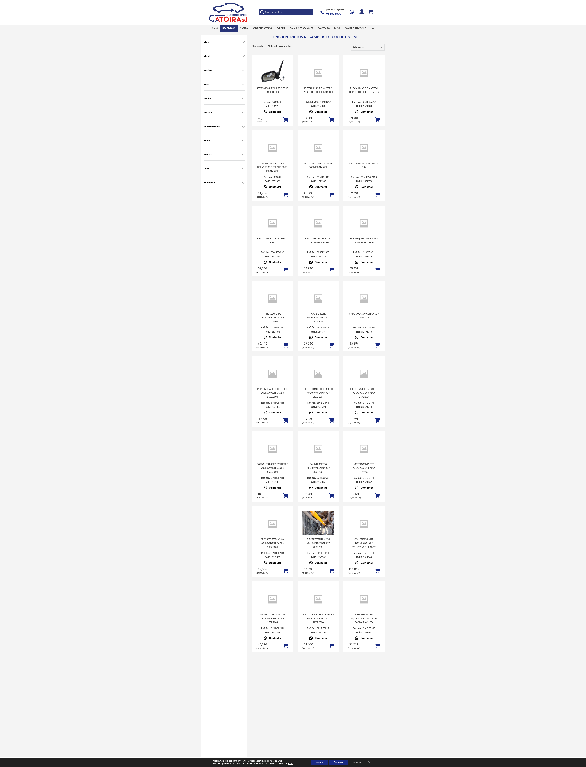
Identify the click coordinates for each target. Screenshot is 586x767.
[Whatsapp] (351, 12)
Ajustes (357, 762)
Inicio (214, 28)
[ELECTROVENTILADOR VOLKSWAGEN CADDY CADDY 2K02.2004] (318, 532)
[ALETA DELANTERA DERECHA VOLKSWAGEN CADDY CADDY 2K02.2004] (318, 599)
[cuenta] (361, 12)
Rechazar (338, 762)
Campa (244, 28)
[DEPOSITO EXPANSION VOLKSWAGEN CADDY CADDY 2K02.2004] (272, 524)
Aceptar (320, 762)
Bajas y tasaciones (301, 28)
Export (281, 28)
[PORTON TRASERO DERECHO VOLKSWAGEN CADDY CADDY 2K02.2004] (272, 374)
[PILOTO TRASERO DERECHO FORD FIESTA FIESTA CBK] (318, 148)
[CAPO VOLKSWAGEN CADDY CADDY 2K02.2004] (364, 298)
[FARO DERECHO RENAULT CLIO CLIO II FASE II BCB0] (318, 223)
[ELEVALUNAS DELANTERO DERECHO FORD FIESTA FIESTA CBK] (364, 73)
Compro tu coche (355, 28)
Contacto (324, 28)
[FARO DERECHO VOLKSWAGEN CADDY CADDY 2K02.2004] (318, 298)
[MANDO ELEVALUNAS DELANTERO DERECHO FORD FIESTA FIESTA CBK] (272, 148)
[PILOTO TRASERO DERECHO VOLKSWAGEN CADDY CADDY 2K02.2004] (318, 374)
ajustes (289, 763)
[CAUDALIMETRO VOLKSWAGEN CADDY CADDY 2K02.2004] (318, 449)
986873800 (333, 13)
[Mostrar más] (243, 42)
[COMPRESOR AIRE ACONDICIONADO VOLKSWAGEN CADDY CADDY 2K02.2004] (364, 524)
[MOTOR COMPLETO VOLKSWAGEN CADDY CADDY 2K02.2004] (364, 449)
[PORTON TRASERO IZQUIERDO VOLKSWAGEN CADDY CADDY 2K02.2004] (272, 449)
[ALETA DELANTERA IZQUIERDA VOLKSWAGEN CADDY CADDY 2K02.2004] (364, 599)
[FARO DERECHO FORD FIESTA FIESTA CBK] (364, 148)
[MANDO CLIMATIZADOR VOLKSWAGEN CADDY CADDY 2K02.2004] (272, 599)
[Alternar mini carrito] (370, 12)
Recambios (228, 28)
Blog (337, 28)
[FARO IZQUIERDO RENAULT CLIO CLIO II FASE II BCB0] (364, 223)
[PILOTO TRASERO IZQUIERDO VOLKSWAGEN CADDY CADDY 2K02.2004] (364, 374)
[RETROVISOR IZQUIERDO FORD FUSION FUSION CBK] (272, 72)
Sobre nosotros (262, 28)
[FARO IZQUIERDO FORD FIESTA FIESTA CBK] (272, 223)
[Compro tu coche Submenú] (373, 28)
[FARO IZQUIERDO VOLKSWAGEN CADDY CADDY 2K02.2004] (272, 298)
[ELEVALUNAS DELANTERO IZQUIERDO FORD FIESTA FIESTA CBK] (318, 73)
